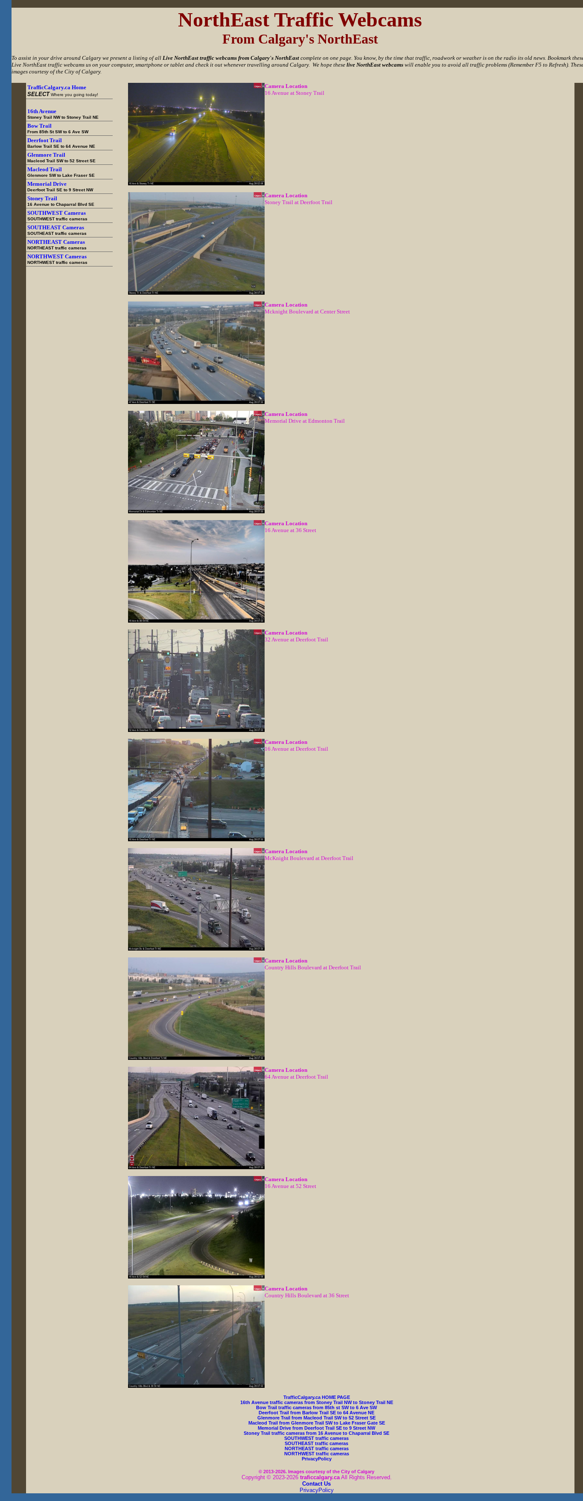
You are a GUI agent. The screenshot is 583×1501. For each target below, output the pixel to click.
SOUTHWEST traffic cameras (316, 1438)
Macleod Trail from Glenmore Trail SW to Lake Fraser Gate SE (316, 1422)
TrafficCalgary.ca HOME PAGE (316, 1397)
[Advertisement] (68, 285)
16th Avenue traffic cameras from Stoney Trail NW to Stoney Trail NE (316, 1402)
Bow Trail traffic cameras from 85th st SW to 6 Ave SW (316, 1407)
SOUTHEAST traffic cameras (316, 1443)
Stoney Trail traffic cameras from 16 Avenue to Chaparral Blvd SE (316, 1433)
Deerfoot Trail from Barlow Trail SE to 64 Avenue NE (316, 1412)
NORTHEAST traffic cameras (317, 1448)
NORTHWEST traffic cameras (316, 1453)
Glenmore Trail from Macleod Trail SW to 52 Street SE (316, 1417)
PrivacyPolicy (317, 1458)
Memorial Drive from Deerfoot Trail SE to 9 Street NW (316, 1428)
